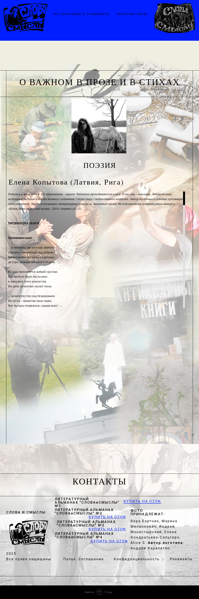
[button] (132, 14)
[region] (95, 250)
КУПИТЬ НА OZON (142, 501)
